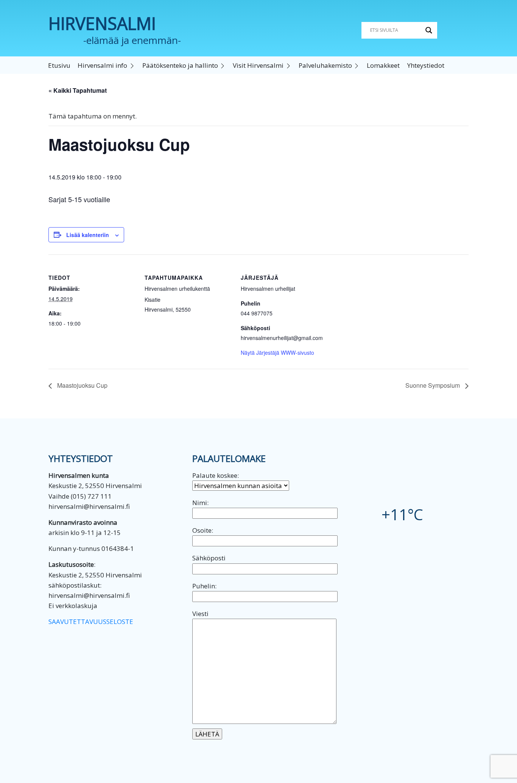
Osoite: (202, 530)
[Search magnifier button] (429, 30)
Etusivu (59, 65)
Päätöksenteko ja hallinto (180, 65)
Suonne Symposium (433, 385)
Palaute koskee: (215, 475)
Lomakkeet (383, 65)
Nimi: (200, 502)
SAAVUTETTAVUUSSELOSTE (90, 621)
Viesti (200, 613)
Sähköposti (209, 558)
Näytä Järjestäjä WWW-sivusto (277, 352)
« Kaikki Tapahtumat (77, 90)
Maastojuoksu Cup (81, 385)
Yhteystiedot (425, 65)
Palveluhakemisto (325, 65)
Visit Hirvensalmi (258, 65)
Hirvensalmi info (102, 65)
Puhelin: (204, 586)
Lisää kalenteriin (87, 235)
